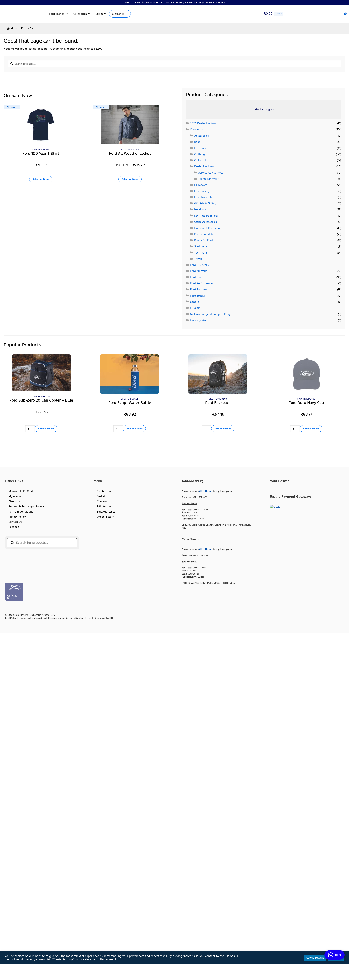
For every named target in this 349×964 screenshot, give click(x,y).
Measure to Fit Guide (21, 491)
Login (99, 13)
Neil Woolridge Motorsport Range (211, 314)
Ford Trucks (197, 295)
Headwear (200, 209)
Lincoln (194, 301)
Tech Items (201, 252)
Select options (41, 179)
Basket (101, 496)
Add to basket (46, 428)
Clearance (118, 13)
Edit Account (105, 506)
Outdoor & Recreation (208, 228)
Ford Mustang (199, 271)
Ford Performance (201, 283)
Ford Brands (56, 13)
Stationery (200, 246)
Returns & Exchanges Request (27, 506)
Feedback (14, 527)
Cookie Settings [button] (315, 957)
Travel (198, 258)
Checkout (14, 501)
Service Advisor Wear (211, 172)
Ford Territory (199, 289)
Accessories (201, 135)
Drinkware (200, 185)
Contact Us (15, 521)
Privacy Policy (17, 516)
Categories (80, 13)
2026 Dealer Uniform (203, 123)
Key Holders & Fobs (206, 215)
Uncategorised (199, 320)
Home (14, 28)
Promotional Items (205, 234)
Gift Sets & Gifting (205, 203)
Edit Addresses (106, 511)
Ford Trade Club (204, 197)
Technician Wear (208, 178)
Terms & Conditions (21, 511)
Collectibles (201, 160)
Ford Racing (201, 191)
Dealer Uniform (204, 166)
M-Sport (195, 308)
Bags (197, 142)
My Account (16, 496)
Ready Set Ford (203, 240)
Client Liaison (205, 491)
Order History (105, 516)
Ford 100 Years (199, 265)
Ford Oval (196, 277)
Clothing (199, 154)
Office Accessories (205, 222)
